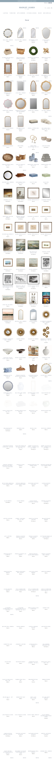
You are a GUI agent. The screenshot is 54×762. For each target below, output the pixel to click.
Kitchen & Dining (32, 13)
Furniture (13, 13)
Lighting (5, 13)
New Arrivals (47, 13)
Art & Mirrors (21, 13)
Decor (40, 13)
